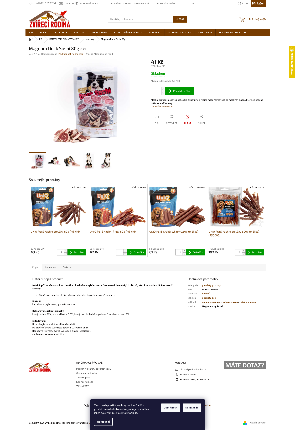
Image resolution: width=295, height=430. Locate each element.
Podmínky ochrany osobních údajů (130, 3)
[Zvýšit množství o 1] (163, 89)
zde (135, 413)
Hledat (180, 19)
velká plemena (247, 302)
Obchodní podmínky (166, 3)
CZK (241, 3)
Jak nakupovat (83, 377)
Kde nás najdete (84, 382)
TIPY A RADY (82, 386)
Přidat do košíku (181, 91)
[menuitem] (30, 32)
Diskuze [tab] (67, 267)
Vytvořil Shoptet (258, 423)
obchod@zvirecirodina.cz (193, 369)
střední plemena (228, 302)
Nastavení (103, 422)
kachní (205, 293)
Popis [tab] (35, 267)
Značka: (99, 54)
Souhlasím (192, 408)
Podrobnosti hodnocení (71, 54)
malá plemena (210, 302)
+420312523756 (187, 374)
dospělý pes (209, 298)
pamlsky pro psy (211, 285)
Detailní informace (160, 106)
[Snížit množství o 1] (163, 93)
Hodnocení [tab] (50, 267)
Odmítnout (170, 408)
